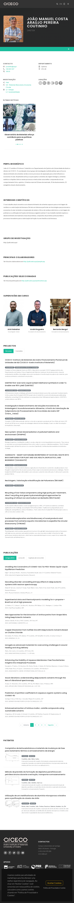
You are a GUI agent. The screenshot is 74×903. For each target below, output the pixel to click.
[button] (16, 144)
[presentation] (1, 317)
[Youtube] (23, 853)
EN (60, 4)
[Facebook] (10, 853)
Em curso (8, 351)
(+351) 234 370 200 (44, 851)
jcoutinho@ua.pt (11, 66)
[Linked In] (5, 853)
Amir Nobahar (14, 329)
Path (7, 82)
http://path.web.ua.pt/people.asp (34, 261)
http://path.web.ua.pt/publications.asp (34, 281)
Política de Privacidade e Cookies (54, 888)
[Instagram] (18, 853)
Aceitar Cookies (54, 883)
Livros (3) (21, 558)
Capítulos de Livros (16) (36, 558)
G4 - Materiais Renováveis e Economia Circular (18, 86)
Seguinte (51, 725)
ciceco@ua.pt (42, 854)
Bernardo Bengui (60, 329)
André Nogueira (37, 329)
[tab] (8, 351)
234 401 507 (10, 69)
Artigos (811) (9, 558)
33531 (8, 71)
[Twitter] (14, 853)
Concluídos (19, 351)
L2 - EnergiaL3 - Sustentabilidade (13, 91)
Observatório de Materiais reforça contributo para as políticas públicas (19, 137)
